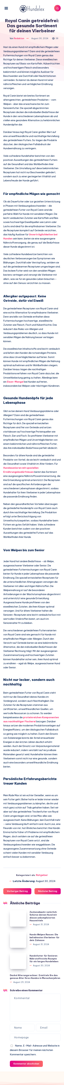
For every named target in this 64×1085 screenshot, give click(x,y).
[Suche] (57, 8)
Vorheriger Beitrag (17, 891)
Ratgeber (42, 875)
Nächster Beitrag (47, 891)
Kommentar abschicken (26, 1063)
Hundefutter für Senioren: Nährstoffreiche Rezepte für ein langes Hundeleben (44, 959)
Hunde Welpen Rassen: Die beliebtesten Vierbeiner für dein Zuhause (44, 937)
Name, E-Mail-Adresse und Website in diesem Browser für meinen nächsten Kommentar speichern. (35, 1050)
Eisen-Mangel (15, 381)
